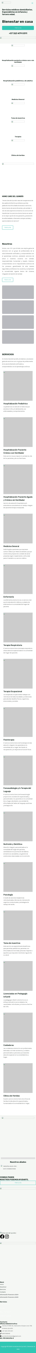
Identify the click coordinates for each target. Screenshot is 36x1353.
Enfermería (8, 597)
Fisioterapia (8, 740)
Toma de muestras (11, 943)
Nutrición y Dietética (12, 844)
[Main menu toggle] (32, 3)
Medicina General (11, 546)
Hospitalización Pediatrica (15, 403)
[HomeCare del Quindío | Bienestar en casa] (6, 3)
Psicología (8, 895)
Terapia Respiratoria (12, 645)
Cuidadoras (8, 1045)
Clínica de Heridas (11, 1096)
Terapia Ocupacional (12, 691)
